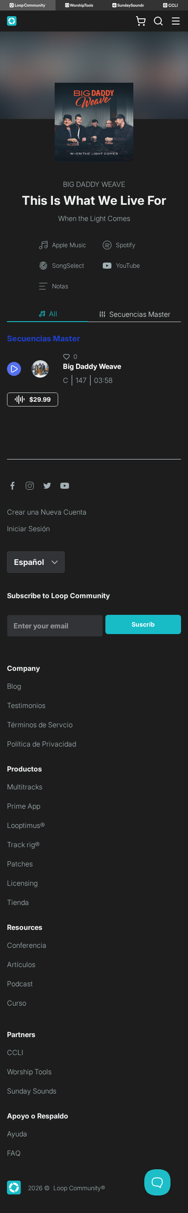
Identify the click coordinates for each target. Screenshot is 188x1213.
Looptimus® (26, 825)
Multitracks (24, 786)
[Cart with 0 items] (141, 21)
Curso (16, 1003)
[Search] (158, 21)
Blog (14, 686)
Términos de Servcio (40, 724)
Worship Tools (29, 1071)
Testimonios (26, 705)
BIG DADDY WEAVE (94, 184)
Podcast (20, 983)
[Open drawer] (176, 21)
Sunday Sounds (31, 1091)
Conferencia (26, 945)
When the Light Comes (94, 218)
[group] (32, 400)
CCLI (15, 1052)
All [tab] (53, 313)
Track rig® (23, 844)
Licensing (22, 883)
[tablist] (94, 314)
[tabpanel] (94, 378)
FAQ (14, 1153)
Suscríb (143, 624)
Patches (20, 863)
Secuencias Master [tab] (140, 314)
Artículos (21, 964)
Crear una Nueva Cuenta (47, 512)
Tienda (18, 902)
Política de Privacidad (41, 744)
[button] (15, 369)
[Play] (14, 369)
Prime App (23, 806)
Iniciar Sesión (28, 528)
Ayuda (17, 1133)
